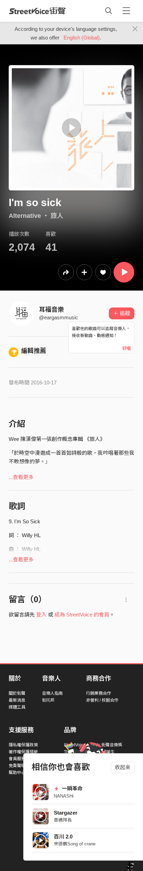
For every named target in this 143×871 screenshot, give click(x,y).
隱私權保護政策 (23, 745)
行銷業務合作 (98, 693)
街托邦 (48, 700)
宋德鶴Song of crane (74, 843)
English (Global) (82, 38)
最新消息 (17, 700)
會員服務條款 (21, 758)
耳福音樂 (51, 309)
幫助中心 (17, 772)
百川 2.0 (63, 836)
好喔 (127, 348)
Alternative (25, 215)
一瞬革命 (71, 788)
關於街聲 (17, 693)
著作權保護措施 (23, 751)
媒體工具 (17, 707)
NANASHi (64, 796)
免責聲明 (17, 765)
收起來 (123, 767)
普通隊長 (63, 820)
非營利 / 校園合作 (102, 700)
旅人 (57, 215)
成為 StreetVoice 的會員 (81, 614)
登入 (41, 614)
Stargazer (65, 813)
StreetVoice (37, 10)
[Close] (135, 29)
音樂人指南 (52, 693)
